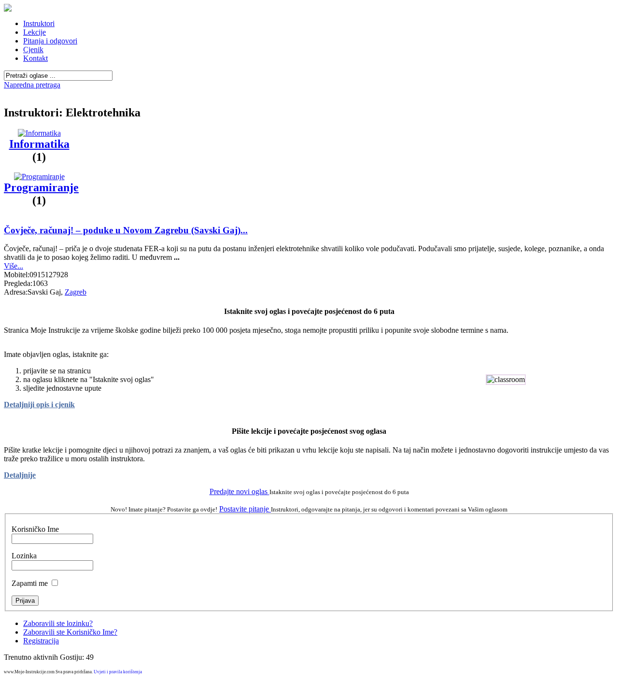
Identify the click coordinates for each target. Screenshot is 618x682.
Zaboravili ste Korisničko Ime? (70, 632)
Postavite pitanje (245, 509)
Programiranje (41, 187)
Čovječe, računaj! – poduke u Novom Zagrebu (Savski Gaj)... (126, 230)
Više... (13, 266)
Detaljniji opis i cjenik (39, 404)
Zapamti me (30, 583)
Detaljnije (20, 475)
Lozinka (24, 556)
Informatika (39, 144)
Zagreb (75, 292)
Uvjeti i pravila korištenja (118, 671)
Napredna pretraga (32, 85)
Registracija (41, 641)
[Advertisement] (309, 93)
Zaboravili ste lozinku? (58, 623)
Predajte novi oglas (239, 491)
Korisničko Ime (35, 529)
